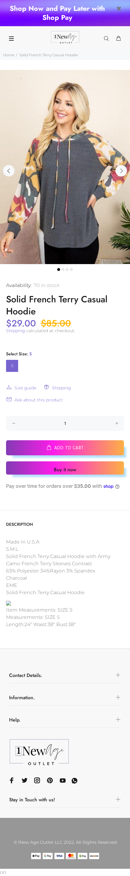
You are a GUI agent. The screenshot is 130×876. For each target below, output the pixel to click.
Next (121, 170)
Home (8, 55)
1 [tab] (58, 269)
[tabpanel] (65, 167)
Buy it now (65, 469)
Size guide (25, 388)
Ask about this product (39, 400)
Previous (9, 170)
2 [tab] (62, 269)
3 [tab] (67, 269)
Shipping (15, 330)
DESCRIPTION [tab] (19, 524)
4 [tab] (71, 269)
